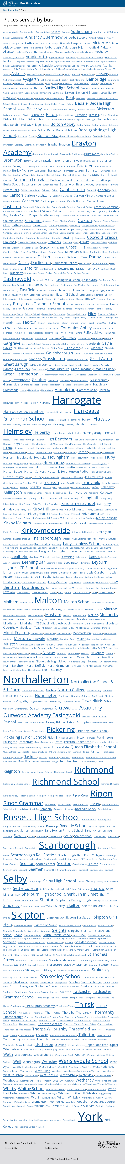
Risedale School (80, 804)
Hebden (81, 424)
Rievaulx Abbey (10, 795)
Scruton (93, 864)
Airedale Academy (49, 43)
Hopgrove (59, 452)
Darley (23, 262)
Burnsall (40, 174)
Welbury (7, 1062)
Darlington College (65, 263)
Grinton (39, 379)
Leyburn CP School (20, 567)
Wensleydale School (83, 1060)
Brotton (7, 166)
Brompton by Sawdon (38, 160)
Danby (95, 256)
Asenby (107, 65)
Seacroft (23, 869)
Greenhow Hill (106, 374)
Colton (14, 229)
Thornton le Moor (82, 1020)
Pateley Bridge (55, 722)
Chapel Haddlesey (41, 215)
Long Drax (41, 582)
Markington (58, 609)
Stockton (62, 970)
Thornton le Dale (65, 1020)
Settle (7, 889)
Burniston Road (108, 170)
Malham (10, 601)
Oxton (94, 716)
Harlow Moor (21, 402)
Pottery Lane (47, 742)
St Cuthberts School (49, 946)
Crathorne (67, 242)
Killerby (74, 498)
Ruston (41, 826)
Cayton (90, 211)
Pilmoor (91, 737)
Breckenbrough (50, 154)
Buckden (85, 165)
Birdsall (94, 115)
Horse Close (95, 452)
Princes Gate (60, 747)
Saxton (31, 836)
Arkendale (46, 65)
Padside (103, 716)
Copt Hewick (82, 232)
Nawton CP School (12, 648)
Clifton (16, 225)
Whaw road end (64, 1084)
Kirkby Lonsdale (106, 518)
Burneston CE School (74, 170)
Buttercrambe (31, 184)
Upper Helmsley (76, 1045)
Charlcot (74, 215)
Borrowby (22, 136)
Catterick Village (40, 211)
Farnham (89, 308)
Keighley (35, 487)
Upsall (33, 1049)
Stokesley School (61, 976)
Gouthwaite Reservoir (92, 353)
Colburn (53, 225)
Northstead (38, 690)
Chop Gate (96, 215)
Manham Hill (108, 602)
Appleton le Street (25, 61)
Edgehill (94, 290)
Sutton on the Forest (69, 986)
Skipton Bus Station (78, 917)
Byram (114, 184)
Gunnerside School (30, 384)
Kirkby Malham (17, 522)
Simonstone (111, 900)
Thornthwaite (41, 1017)
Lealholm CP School (39, 557)
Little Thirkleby (41, 577)
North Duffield (36, 665)
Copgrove (53, 232)
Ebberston (64, 290)
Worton (39, 1106)
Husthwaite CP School (86, 467)
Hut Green (104, 467)
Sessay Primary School (107, 881)
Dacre (60, 252)
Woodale (70, 1101)
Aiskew (112, 42)
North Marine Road (92, 665)
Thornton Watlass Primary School (80, 1024)
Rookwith (58, 809)
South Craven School (57, 935)
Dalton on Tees (77, 257)
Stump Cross (61, 982)
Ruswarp (52, 826)
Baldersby (19, 83)
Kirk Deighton (35, 514)
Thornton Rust (10, 1024)
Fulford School (93, 332)
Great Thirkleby (104, 369)
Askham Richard (87, 69)
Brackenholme (84, 136)
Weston (47, 1080)
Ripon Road (50, 804)
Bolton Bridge (83, 125)
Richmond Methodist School (16, 783)
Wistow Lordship (22, 1101)
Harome (44, 402)
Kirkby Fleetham (86, 518)
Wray (49, 1106)
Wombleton (40, 1102)
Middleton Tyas (29, 627)
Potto (58, 742)
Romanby (46, 809)
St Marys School (21, 954)
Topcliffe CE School (26, 1039)
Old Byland (97, 696)
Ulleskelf (60, 1045)
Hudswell (7, 463)
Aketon (17, 47)
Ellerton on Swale (66, 299)
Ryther (102, 826)
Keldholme (64, 487)
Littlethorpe (58, 576)
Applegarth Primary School (90, 57)
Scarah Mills (31, 848)
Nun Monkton (26, 696)
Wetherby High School (106, 1080)
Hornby (83, 452)
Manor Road (9, 609)
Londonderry (12, 582)
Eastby (14, 290)
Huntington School (25, 467)
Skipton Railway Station (70, 925)
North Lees (76, 665)
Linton (7, 572)
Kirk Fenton (52, 514)
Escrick (70, 304)
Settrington (83, 889)
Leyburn (99, 562)
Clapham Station (68, 221)
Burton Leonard (61, 180)
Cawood (80, 211)
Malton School (77, 601)
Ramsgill (7, 757)
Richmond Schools (110, 783)
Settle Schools (46, 889)
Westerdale (86, 1075)
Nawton (109, 644)
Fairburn (28, 308)
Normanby (95, 661)
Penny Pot (8, 731)
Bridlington (77, 154)
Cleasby (97, 221)
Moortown (98, 633)
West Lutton (70, 1071)
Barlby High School (61, 87)
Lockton (89, 576)
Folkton (64, 322)
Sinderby (11, 905)
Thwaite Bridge (26, 1035)
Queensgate (23, 751)
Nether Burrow (38, 648)
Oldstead (109, 696)
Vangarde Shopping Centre (51, 1049)
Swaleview (8, 992)
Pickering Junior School (24, 737)
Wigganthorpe (106, 1093)
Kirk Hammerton (93, 514)
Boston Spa (47, 135)
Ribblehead (59, 771)
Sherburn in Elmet (81, 894)
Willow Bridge (49, 1097)
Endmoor (101, 299)
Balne (55, 83)
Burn (30, 170)
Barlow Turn (98, 88)
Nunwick (75, 696)
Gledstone (17, 353)
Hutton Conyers (35, 471)
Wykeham (88, 1106)
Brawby (52, 144)
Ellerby (108, 294)
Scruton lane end (108, 864)
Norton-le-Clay (94, 690)
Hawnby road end (21, 424)
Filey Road (8, 317)
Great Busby (61, 364)
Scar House (113, 836)
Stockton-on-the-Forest (79, 970)
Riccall (69, 771)
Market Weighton (40, 609)
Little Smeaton (22, 576)
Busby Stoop (11, 184)
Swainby (86, 986)
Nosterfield (10, 696)
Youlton (40, 1126)
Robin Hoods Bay (19, 809)
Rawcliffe (24, 761)
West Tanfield (49, 1075)
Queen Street (9, 751)
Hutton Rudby (78, 471)
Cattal (62, 207)
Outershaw (47, 708)
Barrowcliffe (45, 92)
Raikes (86, 751)
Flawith (8, 323)
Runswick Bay (29, 826)
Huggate (18, 463)
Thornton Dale (56, 1017)
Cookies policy (51, 1148)
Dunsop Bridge (45, 273)
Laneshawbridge (28, 547)
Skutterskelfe (19, 931)
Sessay (90, 881)
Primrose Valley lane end (38, 747)
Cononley (7, 232)
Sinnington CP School (43, 906)
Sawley (20, 835)
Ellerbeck (98, 294)
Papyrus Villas (37, 722)
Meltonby (19, 619)
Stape (113, 960)
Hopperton (70, 452)
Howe (74, 457)
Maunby (67, 615)
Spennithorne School (86, 938)
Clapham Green (50, 221)
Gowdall (108, 353)
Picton (81, 737)
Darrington (84, 263)
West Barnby (31, 1067)
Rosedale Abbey (85, 809)
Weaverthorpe (43, 1055)
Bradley (107, 136)
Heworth (40, 439)
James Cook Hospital (71, 483)
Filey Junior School (106, 314)
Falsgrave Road (54, 308)
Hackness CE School (82, 384)
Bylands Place (102, 184)
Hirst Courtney (43, 448)
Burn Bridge (40, 170)
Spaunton (46, 938)
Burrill (105, 175)
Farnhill (99, 308)
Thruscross (97, 1029)
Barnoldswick (31, 92)
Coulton (20, 238)
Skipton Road (89, 925)
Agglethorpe (17, 37)
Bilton (51, 114)
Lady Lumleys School (82, 543)
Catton (71, 211)
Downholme (66, 269)
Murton (91, 639)
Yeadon (13, 1120)
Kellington (12, 492)
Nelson (25, 648)
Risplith (95, 804)
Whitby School (31, 1088)
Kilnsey (102, 498)
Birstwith (112, 115)
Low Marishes (92, 588)
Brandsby (41, 144)
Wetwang (7, 1084)
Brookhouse (89, 160)
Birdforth (81, 115)
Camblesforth (72, 189)
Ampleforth (36, 56)
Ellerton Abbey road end (31, 299)
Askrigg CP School (35, 74)
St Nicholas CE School (41, 954)
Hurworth (52, 467)
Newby (48, 652)
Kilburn (43, 498)
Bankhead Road (81, 83)
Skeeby (60, 906)
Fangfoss (67, 308)
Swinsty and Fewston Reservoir (43, 992)
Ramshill (17, 757)
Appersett (71, 57)
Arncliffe (85, 65)
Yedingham (55, 1120)
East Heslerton (52, 285)
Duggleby (16, 273)
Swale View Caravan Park (106, 986)
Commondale (27, 229)
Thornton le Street (101, 1020)
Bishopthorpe (74, 119)
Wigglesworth (23, 1097)
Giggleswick (32, 348)
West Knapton (26, 1071)
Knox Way (56, 544)
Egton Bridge (48, 294)
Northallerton (36, 679)
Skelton (73, 905)
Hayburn (46, 424)
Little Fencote (50, 572)
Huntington (8, 467)
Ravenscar (54, 757)
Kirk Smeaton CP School (58, 518)
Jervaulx (106, 483)
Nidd (31, 661)
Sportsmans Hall (55, 942)
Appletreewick (18, 65)
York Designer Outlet (25, 1126)
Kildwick (64, 498)
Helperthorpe (58, 433)
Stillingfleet (33, 970)
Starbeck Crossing (36, 965)
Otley (107, 701)
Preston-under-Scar (77, 742)
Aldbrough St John (74, 47)
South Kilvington (96, 935)
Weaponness (23, 1055)
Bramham (30, 144)
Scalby (68, 836)
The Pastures (17, 1006)
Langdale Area (77, 547)
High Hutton (21, 444)
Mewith (29, 619)
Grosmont (65, 380)
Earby (69, 273)
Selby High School (59, 880)
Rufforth (17, 826)
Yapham (110, 1106)
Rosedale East (104, 809)
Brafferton (8, 144)
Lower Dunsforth (40, 592)
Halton (23, 390)
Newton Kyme (10, 657)
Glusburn (27, 353)
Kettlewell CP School (12, 498)
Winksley (74, 1097)
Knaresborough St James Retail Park (79, 538)
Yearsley (23, 1120)
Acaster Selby (42, 32)
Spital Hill (103, 938)
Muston (10, 644)
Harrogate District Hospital (59, 412)
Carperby (30, 200)
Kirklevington (88, 532)
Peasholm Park (99, 722)
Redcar (35, 761)
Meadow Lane (79, 615)
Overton (86, 716)
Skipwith (7, 931)
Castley (46, 207)
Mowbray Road (67, 639)
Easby (77, 273)
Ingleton (51, 482)
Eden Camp (80, 290)
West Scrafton (31, 1075)
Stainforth (21, 960)
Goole (77, 353)
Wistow (99, 1097)
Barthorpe (58, 92)
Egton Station (86, 294)
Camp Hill (91, 190)
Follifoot (74, 322)
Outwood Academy (78, 707)
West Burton (47, 1067)
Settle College (25, 888)
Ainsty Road (17, 43)
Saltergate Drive (11, 830)
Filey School (64, 317)
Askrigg (18, 73)
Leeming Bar (33, 562)
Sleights (59, 930)
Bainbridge (96, 79)
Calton (55, 190)
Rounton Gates (89, 819)
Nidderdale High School (51, 661)
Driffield (105, 268)
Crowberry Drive (11, 252)
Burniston (92, 170)
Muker (81, 639)
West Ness (96, 1071)
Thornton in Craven (74, 1017)
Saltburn (111, 826)
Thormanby (103, 1012)
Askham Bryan (47, 69)
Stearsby (93, 965)
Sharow (97, 888)
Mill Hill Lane (82, 627)
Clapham (33, 220)
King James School (78, 503)
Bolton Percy (46, 130)
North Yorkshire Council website (20, 1143)
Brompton (12, 160)
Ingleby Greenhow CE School (28, 483)
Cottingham (9, 238)
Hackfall (45, 384)
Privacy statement (53, 1143)
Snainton (87, 931)
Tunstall (20, 1045)
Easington (86, 273)
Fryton (63, 332)
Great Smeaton (81, 369)
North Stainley (52, 670)
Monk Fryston (16, 632)
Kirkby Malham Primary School (48, 523)
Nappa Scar (97, 644)
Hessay (6, 439)
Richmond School (65, 781)
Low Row (9, 592)
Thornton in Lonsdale (95, 1017)
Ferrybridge (59, 314)
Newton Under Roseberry (15, 661)
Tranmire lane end (70, 1039)
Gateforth (93, 344)
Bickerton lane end (12, 115)
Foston (55, 328)
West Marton (83, 1071)
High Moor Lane (55, 444)
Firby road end (95, 317)
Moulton (53, 639)
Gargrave (11, 343)
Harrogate (76, 399)
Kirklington (103, 532)
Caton (54, 207)
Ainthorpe (31, 43)
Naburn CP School (54, 644)
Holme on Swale (18, 452)
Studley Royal (46, 982)
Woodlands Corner (103, 1102)
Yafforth (100, 1106)
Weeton (79, 1055)
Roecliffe (34, 809)
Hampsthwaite (87, 390)
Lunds (68, 592)
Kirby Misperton (75, 509)
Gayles (7, 348)
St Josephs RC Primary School (77, 949)
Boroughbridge (66, 130)
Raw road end (10, 761)
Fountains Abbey (76, 327)
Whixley (91, 1093)
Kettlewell (106, 492)
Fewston (71, 314)
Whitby (9, 1088)
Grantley (35, 359)
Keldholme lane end (80, 487)
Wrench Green (72, 1106)
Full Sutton (110, 332)
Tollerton (86, 1034)
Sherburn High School (42, 894)
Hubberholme (96, 457)
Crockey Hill (17, 247)
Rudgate (7, 826)
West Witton (68, 1075)
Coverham (30, 238)
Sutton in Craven (46, 986)
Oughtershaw (21, 708)
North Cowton (111, 661)
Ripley (68, 795)
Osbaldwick (9, 701)
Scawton (14, 864)
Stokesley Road (31, 977)
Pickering (61, 729)
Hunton (41, 467)
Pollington (10, 742)
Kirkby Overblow (11, 532)
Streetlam (110, 977)
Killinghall (89, 497)
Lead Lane (100, 551)
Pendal (112, 722)
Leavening (67, 557)
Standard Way (102, 960)
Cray (76, 242)
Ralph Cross (108, 751)
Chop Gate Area (110, 215)
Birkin (103, 115)
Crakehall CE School (27, 242)
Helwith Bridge (74, 433)
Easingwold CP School (43, 280)
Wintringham (88, 1097)
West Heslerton (10, 1071)
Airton (98, 42)
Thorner (29, 1017)
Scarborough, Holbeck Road (28, 859)
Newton (109, 653)
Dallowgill (31, 257)
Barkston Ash (26, 88)
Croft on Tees (31, 247)
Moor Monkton (64, 633)
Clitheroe (26, 225)
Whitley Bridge (49, 1093)
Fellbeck (36, 314)
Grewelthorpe (20, 380)
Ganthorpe (97, 338)
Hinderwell (19, 448)
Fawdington (9, 314)
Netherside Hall (73, 648)
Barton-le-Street (26, 98)
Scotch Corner (45, 864)
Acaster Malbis (27, 32)
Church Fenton (13, 221)
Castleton (12, 206)
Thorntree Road (105, 1024)
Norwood (107, 690)
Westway (69, 1080)
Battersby (40, 98)
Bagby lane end (76, 79)
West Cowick (75, 1067)
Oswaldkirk (91, 701)
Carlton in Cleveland (62, 195)
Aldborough (53, 47)
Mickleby (38, 619)
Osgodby (22, 701)
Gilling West (72, 348)
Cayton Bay (102, 211)
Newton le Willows (30, 657)
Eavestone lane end (46, 290)
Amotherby (100, 52)
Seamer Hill (50, 869)
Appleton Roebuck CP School (68, 61)
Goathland (39, 353)
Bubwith (61, 166)
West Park (108, 1071)
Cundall (52, 252)
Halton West (47, 390)
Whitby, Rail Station (96, 1089)
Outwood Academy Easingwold (41, 715)
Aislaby (8, 47)
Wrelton (58, 1106)
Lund (60, 592)
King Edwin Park (52, 504)
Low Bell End (102, 582)
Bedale (81, 103)
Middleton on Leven (94, 623)
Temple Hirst (76, 997)
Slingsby (73, 931)
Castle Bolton (76, 201)
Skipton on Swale (45, 925)
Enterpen (111, 299)
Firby (83, 317)
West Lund (57, 1071)
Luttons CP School (81, 592)
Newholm (61, 653)
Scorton (27, 863)
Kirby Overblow (95, 509)
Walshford (87, 1049)
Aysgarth (31, 79)
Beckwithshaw (36, 104)
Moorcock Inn (82, 633)
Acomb (65, 32)
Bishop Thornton (38, 119)
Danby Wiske (9, 263)
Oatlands (85, 696)
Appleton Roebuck (44, 61)
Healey (70, 424)
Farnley (108, 308)
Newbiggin (23, 653)
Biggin (26, 115)
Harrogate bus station (23, 411)
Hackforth (55, 384)
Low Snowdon (23, 592)
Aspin (67, 74)
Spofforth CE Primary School (31, 942)
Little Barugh (36, 572)
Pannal (9, 722)
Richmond (94, 769)
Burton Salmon (83, 180)
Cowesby (56, 238)
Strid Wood (20, 982)
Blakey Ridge (88, 119)
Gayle (107, 343)
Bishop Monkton (14, 119)
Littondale (78, 576)
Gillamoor (44, 348)
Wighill (35, 1097)
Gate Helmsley (78, 343)
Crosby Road (58, 247)
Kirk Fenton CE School (69, 514)
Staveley (69, 965)
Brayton (64, 144)
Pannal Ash (23, 722)
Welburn (91, 1055)
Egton (25, 294)
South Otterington (21, 938)
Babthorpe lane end (50, 79)
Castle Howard (96, 201)
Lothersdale (88, 582)
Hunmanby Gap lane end (78, 463)
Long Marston (57, 582)
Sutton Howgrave (22, 986)
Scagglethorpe (55, 836)
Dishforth (29, 268)
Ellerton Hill (50, 299)
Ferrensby (47, 314)
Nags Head (84, 644)
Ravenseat (65, 757)
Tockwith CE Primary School (63, 1035)
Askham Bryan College (66, 69)
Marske (98, 609)
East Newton (93, 285)
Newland (85, 653)
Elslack (79, 299)
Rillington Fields (55, 795)
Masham (53, 614)
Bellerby (34, 108)
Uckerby (30, 1045)
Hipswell (30, 448)
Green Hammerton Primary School (56, 374)
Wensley (49, 1061)
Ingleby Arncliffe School (72, 477)
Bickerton (105, 108)
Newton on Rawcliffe (99, 657)
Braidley (19, 144)
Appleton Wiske (91, 61)
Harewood (8, 402)
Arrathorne (95, 65)
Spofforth (9, 942)
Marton (110, 609)
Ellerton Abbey (10, 299)
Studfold (34, 982)
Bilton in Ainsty (65, 115)
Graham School (19, 359)
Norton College (71, 689)
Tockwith (42, 1035)
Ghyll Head (19, 348)
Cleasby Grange (110, 221)
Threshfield (79, 1029)
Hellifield (92, 424)
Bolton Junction (99, 125)
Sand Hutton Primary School (64, 830)
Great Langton (39, 369)
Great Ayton (101, 358)
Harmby (34, 402)
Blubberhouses (106, 119)
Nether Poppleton (55, 648)
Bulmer (6, 170)
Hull (26, 463)
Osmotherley (55, 701)
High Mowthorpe (73, 444)
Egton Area (35, 294)
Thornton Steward (27, 1024)
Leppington (71, 562)
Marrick (89, 609)
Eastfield (28, 289)
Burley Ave (19, 170)
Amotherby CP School (13, 57)
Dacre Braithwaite (92, 252)
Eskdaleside (89, 304)
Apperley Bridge (56, 57)
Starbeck (20, 965)
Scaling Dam (100, 836)
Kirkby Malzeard (75, 523)
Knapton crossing (21, 538)
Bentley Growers (77, 109)
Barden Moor (106, 83)
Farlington (79, 308)
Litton (69, 576)
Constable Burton (22, 232)
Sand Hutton (37, 830)
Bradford (97, 136)
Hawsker (36, 424)
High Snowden (90, 444)
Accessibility (11, 1148)
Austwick (102, 74)
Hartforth (75, 419)
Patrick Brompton (79, 722)
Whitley (35, 1093)
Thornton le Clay (47, 1020)
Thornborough (13, 1017)
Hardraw (104, 390)
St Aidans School (86, 942)
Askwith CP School (54, 74)
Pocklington (105, 737)
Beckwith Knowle (19, 104)
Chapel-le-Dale (61, 215)
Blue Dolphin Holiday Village (22, 125)
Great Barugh (15, 364)
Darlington (41, 262)
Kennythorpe (78, 492)
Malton (48, 600)
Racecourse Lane (39, 751)
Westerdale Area (103, 1075)
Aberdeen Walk (10, 32)
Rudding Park (104, 819)
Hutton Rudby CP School (101, 471)
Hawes (101, 418)
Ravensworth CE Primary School (101, 757)
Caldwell (46, 190)
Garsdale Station (61, 343)
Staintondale (57, 960)
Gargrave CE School (31, 343)
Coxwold (95, 237)
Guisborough (99, 380)
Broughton (19, 166)
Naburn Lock (71, 644)
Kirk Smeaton (38, 518)
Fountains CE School (103, 328)
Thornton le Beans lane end (24, 1020)
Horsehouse (108, 452)
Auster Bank (88, 74)
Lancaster (108, 544)
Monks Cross (37, 633)
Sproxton (69, 942)
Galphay (68, 337)
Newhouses (73, 653)
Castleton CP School (32, 207)
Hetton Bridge (27, 439)
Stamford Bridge (86, 960)
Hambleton (65, 389)
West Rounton (13, 1075)
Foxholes (7, 332)
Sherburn (15, 894)
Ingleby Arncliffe (51, 477)
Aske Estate (19, 69)
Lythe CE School (106, 592)
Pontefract (26, 742)
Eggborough (108, 290)
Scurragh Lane (10, 869)
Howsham (83, 457)
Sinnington (26, 906)
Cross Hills (75, 247)
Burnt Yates (91, 175)
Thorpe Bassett (23, 1029)
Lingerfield (111, 568)
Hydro (28, 477)
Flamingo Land (111, 317)
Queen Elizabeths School (93, 746)
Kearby (14, 487)
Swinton (65, 992)
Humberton (36, 463)
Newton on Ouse (72, 657)
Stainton (43, 960)
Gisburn (85, 348)
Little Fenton (65, 572)
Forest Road (45, 328)
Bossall (32, 136)
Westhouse (10, 1080)
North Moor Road (18, 670)
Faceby (6, 308)
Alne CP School (46, 51)
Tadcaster (82, 991)
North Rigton (34, 670)
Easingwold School (68, 280)
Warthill (98, 1049)
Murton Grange (103, 639)
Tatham (64, 997)
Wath (8, 1054)
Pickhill (52, 737)
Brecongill (65, 154)
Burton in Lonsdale (31, 179)
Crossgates (92, 247)
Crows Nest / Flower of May (34, 252)
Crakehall (9, 242)
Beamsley (80, 98)
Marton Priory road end (14, 615)
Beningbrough (60, 109)
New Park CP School (102, 648)
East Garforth (18, 285)
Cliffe (6, 225)
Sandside (7, 836)
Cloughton (40, 225)
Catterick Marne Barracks (15, 211)
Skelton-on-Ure (92, 906)
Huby (110, 457)
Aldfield (94, 47)
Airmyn (87, 43)
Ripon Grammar (23, 803)
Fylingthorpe (41, 338)
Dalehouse (19, 257)
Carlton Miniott (84, 195)
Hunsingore (99, 463)
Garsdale (46, 343)
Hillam (7, 448)
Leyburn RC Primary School (53, 568)
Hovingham (58, 457)
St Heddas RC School (103, 946)
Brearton (37, 154)
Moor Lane (49, 633)
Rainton (95, 751)
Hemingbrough (93, 433)
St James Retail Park (30, 949)
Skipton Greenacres (23, 925)
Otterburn (8, 708)
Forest (91, 322)
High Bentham (59, 439)
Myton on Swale (27, 644)
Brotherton (104, 160)
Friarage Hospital (34, 332)
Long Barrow (28, 582)
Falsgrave (40, 308)
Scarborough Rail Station (34, 854)
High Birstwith (106, 439)
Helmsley (17, 431)
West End (86, 1067)
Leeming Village (54, 562)
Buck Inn (71, 166)
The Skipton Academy (40, 1006)
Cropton (45, 247)
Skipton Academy (55, 917)
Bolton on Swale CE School (23, 130)
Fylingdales (27, 338)
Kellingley (107, 487)
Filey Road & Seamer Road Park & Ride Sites (36, 317)
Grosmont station (79, 380)
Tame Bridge (42, 997)
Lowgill (53, 592)
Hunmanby (53, 462)
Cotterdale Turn (109, 232)
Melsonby (8, 619)
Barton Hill (83, 92)
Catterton (59, 211)
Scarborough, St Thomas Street (82, 859)
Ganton (107, 338)
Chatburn (84, 215)
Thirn (70, 1006)
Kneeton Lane (26, 544)
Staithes (72, 960)
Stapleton (8, 965)
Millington (95, 627)
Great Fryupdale (92, 364)
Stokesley (100, 969)
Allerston (9, 52)
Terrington (89, 997)
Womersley (56, 1102)
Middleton (78, 623)
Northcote (27, 690)
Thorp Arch (8, 1029)
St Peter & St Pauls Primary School (69, 954)
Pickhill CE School (67, 737)
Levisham (85, 562)
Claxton (85, 220)
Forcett (82, 322)
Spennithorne (68, 938)
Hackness (66, 384)
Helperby (41, 432)
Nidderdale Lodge (78, 661)
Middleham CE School (34, 623)
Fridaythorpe (51, 332)
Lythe (94, 592)
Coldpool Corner (90, 225)
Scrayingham (79, 864)
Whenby (111, 1084)
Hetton (15, 439)
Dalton (44, 256)
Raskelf (30, 756)
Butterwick (67, 184)
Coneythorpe (82, 229)
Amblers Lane (84, 51)
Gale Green (54, 338)
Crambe (42, 242)
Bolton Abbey (63, 124)
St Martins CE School (103, 949)
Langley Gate (92, 547)
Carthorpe (47, 201)
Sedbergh (83, 869)
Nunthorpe (64, 696)
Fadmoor (16, 308)
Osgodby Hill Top (38, 701)
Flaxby (18, 322)
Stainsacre (33, 960)
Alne (34, 52)
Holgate (69, 448)
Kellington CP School (33, 492)
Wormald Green (25, 1106)
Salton (24, 830)
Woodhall (82, 1102)
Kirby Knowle (56, 509)
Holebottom (57, 448)
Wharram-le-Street (34, 1084)
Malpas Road (26, 602)
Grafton (7, 359)
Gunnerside (11, 384)
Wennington (31, 1062)
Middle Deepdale (97, 619)
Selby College (35, 881)
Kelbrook (47, 487)
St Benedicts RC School (27, 946)
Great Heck (22, 369)
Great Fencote (75, 364)
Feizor (28, 314)
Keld (55, 487)
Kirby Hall (26, 509)
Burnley (7, 174)
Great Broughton (41, 365)
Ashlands (7, 69)
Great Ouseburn (58, 369)
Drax (96, 269)
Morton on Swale (29, 638)
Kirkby (74, 518)
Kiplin (99, 504)
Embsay (89, 299)
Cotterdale (95, 232)
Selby (15, 878)
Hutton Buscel (13, 471)
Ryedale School (73, 825)
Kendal (48, 492)
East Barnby (104, 280)
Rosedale (69, 809)
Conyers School (39, 232)
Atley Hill (76, 74)
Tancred (55, 997)
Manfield (96, 602)
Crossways (104, 247)
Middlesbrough (61, 623)
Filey (92, 313)
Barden (94, 83)
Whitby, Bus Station (55, 1089)
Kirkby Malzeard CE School (100, 523)
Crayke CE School (99, 242)
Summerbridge (91, 982)
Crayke (84, 242)
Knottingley (42, 544)
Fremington (19, 332)
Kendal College (60, 492)
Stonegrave (88, 977)
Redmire (65, 761)
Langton (45, 551)
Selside (81, 881)
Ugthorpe (44, 1044)
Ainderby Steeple (75, 37)
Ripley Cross (81, 795)
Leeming (16, 562)
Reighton (11, 771)
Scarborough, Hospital (55, 859)
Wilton (61, 1097)
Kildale (53, 498)
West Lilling (42, 1071)
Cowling (67, 238)
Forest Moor (101, 322)
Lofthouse (99, 576)
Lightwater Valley (75, 568)
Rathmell (43, 757)
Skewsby (108, 906)
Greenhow (92, 374)
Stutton (74, 982)
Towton (55, 1039)
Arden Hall (32, 65)
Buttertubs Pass (50, 184)
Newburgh (36, 653)
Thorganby (83, 1012)
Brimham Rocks (108, 154)
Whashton (50, 1084)
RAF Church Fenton (58, 751)
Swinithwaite (21, 992)
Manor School (23, 609)
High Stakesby (106, 444)
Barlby (38, 88)
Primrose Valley (100, 742)
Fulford (78, 332)
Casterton (60, 201)
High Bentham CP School (85, 439)
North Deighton (14, 665)
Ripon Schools (64, 804)
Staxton (81, 965)
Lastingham (60, 551)
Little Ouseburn (97, 572)
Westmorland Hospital (31, 1080)
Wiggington (9, 1097)
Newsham (97, 653)
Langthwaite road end (26, 551)
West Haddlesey (103, 1067)
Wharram (18, 1084)
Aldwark (106, 47)
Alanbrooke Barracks (33, 47)
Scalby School (83, 836)
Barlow (85, 88)
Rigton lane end (27, 795)
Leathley (55, 557)
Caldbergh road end (30, 190)
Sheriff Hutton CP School (26, 900)
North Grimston (58, 665)
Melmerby (109, 614)
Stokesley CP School (12, 977)
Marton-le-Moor (35, 615)
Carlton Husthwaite (38, 195)
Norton (51, 690)
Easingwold (17, 278)
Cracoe (111, 237)
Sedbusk (109, 869)
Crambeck (54, 242)
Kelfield (95, 487)
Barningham (17, 92)
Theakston (61, 1006)
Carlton (16, 195)
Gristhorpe (53, 380)
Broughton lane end (38, 166)
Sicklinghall (98, 900)
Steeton (104, 965)
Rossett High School (41, 817)
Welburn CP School (106, 1055)
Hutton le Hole (57, 471)
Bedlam (21, 109)
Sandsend (107, 830)
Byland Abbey (85, 184)
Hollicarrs (79, 448)
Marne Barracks (75, 609)
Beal (70, 97)
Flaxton (30, 322)
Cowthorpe (80, 238)
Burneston (55, 170)
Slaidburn (45, 931)
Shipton (47, 899)
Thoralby (68, 1012)
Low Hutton (76, 588)
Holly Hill (90, 448)
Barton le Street (99, 92)
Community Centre (45, 229)
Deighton (14, 268)
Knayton (103, 538)
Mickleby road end (54, 619)
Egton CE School (67, 294)
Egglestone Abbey (12, 294)
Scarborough (67, 845)
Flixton (41, 322)
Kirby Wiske (19, 514)
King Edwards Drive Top (30, 504)
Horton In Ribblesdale (17, 457)
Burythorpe (103, 180)
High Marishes (39, 444)
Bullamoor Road (103, 166)
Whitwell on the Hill (71, 1093)
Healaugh (59, 424)
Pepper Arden (38, 731)
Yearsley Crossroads (38, 1120)
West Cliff (62, 1067)
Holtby (30, 452)
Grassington (53, 358)
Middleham (10, 623)
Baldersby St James (35, 83)
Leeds (94, 556)
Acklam (55, 32)
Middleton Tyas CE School (54, 627)
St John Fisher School (52, 949)
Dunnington (30, 273)
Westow (58, 1080)
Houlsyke (40, 457)
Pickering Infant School (92, 731)
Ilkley (37, 476)
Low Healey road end (56, 588)
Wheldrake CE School (95, 1084)
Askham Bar (32, 69)
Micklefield (70, 619)
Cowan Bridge (44, 238)
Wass (107, 1049)
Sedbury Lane (96, 869)
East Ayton (89, 280)
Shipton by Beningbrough (73, 900)
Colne (6, 229)
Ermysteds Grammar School (39, 303)
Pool (37, 742)
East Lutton (66, 285)
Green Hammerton (20, 374)
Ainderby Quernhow (43, 37)
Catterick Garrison (106, 207)
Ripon (101, 793)
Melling (93, 615)
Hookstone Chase (44, 452)
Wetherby (85, 1080)
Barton (69, 92)
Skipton (28, 914)
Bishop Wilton (59, 119)
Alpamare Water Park (65, 51)
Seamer (36, 869)
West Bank (18, 1067)
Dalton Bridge (58, 257)
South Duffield (79, 935)
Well (17, 1061)
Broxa (53, 166)
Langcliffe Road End (58, 547)
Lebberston (81, 557)
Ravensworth (78, 757)
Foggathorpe (53, 322)
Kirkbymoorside (45, 530)
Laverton (76, 551)
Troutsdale (8, 1045)
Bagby (65, 79)
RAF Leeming (74, 751)
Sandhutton (93, 830)
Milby (71, 627)
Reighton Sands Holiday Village (37, 771)
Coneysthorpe (65, 229)
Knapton (7, 538)
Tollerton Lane (104, 1035)
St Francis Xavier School (76, 946)
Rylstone (93, 826)
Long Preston (75, 582)
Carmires (15, 201)
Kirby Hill (40, 509)
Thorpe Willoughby (49, 1029)
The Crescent (102, 997)
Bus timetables (10, 10)
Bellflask (47, 109)
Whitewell (24, 1093)
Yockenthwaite (70, 1120)
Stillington (49, 970)
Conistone (110, 229)
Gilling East (56, 348)
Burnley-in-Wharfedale (24, 174)
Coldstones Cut (106, 225)
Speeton (56, 938)
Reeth (77, 761)
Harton (87, 419)
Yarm (5, 1120)
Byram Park (11, 190)
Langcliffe (42, 547)
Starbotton (54, 965)
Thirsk (84, 1004)
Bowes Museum (68, 136)
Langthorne (105, 547)
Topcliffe (9, 1039)
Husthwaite (67, 467)
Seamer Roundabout (67, 869)
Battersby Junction (55, 98)
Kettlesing (93, 492)
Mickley (82, 619)
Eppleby (7, 304)
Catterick (71, 207)
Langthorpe (9, 551)
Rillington (41, 795)
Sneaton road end (32, 935)
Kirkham (76, 532)
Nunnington (46, 695)
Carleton (104, 190)
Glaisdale (97, 348)
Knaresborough (46, 538)
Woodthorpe (9, 1106)
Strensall (7, 982)
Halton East (33, 390)
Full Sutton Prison (11, 338)
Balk (48, 83)
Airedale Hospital (70, 43)
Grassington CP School (77, 359)
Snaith (99, 931)
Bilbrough (37, 115)
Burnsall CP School (72, 174)
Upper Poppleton (96, 1045)
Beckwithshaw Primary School (59, 104)
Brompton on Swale (68, 160)
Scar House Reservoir (13, 848)
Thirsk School (24, 1012)
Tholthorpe (53, 1012)
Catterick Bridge (84, 207)
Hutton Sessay (13, 477)
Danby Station (109, 257)
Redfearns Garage (49, 761)
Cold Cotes (63, 225)
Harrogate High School (58, 419)
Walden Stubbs (73, 1049)
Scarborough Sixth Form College (80, 855)
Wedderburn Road (64, 1055)
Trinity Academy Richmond (93, 1039)
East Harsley (35, 285)
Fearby (19, 314)
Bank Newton (65, 83)
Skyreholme (33, 931)
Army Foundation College (66, 65)
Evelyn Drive (102, 304)
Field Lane (81, 314)
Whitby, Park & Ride (76, 1089)
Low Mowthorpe (109, 588)
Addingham (81, 31)
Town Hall (43, 1039)
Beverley (90, 109)
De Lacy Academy (100, 263)
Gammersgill (84, 338)
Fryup (70, 332)
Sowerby (35, 938)
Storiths (99, 977)
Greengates (80, 374)
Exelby (114, 304)
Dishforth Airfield (48, 268)
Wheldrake (78, 1084)
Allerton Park (23, 51)
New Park (87, 648)
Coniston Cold (97, 229)
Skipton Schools (105, 925)
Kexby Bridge (30, 498)
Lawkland (88, 551)
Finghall (75, 317)
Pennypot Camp (22, 731)
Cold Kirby (75, 225)
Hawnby (7, 424)
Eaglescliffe (59, 273)
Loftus (109, 576)
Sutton (106, 982)
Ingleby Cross (94, 477)
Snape (18, 935)
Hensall (110, 433)
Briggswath (92, 154)
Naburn (40, 644)
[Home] (10, 3)
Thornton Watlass (50, 1024)
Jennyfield (91, 482)
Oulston (35, 708)
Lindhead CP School (95, 568)
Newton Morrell (52, 657)
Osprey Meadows (71, 701)
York (90, 1116)
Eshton (78, 304)
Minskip (106, 627)
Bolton (45, 125)
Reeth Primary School (92, 761)
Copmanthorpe (67, 232)
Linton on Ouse (21, 572)
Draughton (83, 269)
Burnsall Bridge (54, 174)
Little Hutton (79, 572)
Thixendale (38, 1012)
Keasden (24, 487)
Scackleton (41, 836)
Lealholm (19, 556)
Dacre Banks (73, 252)
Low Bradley (33, 587)
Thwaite (13, 1035)
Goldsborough (59, 353)
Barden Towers (10, 88)
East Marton (79, 285)
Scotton (64, 863)
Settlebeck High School (65, 889)
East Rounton (107, 285)
